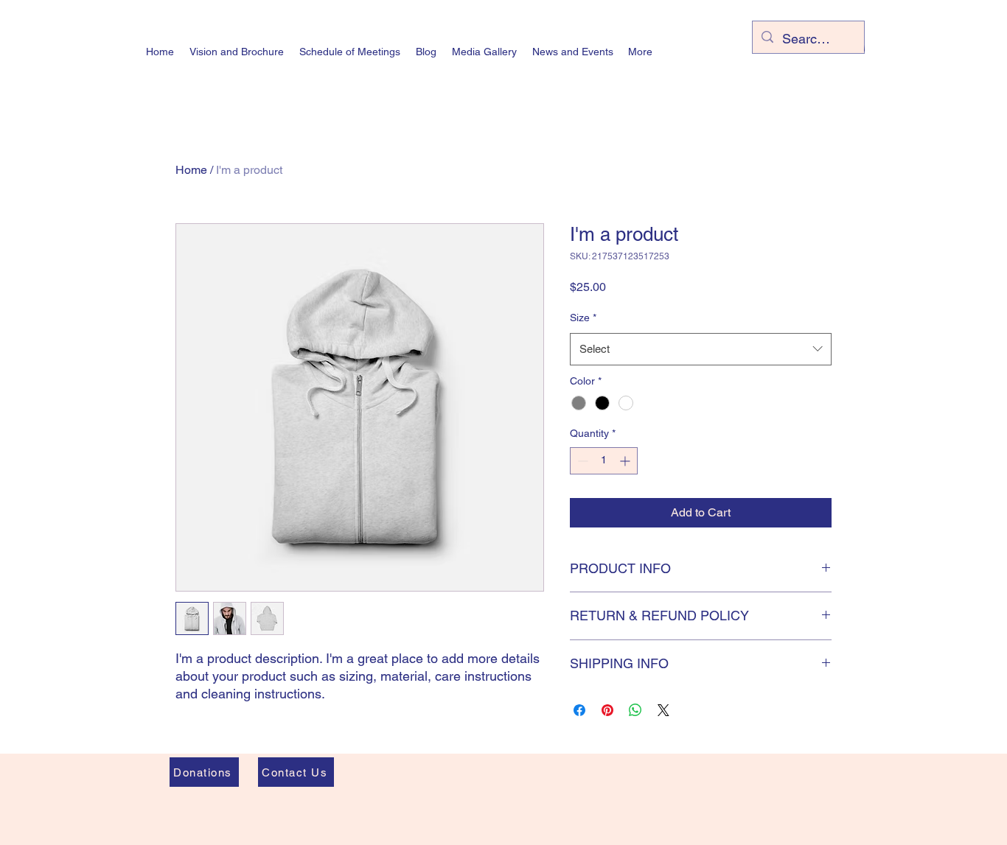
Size (583, 317)
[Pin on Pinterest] (607, 710)
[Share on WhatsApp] (635, 710)
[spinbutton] (603, 461)
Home (191, 170)
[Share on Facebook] (579, 710)
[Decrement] (581, 461)
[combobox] (701, 349)
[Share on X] (663, 710)
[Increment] (626, 461)
